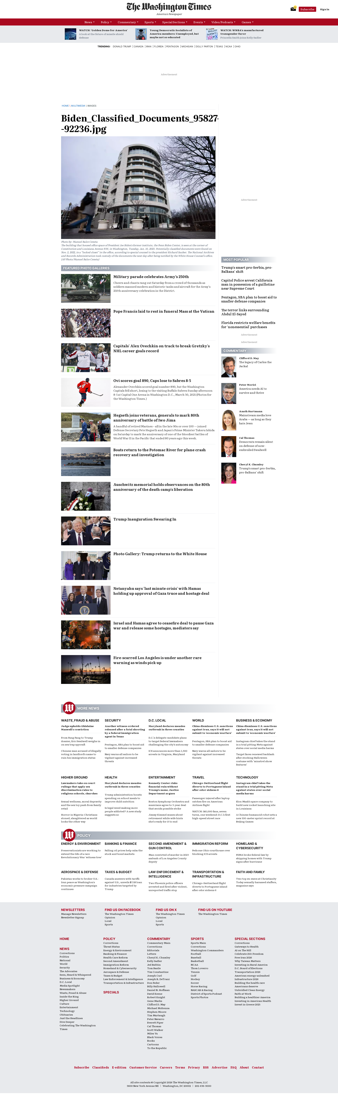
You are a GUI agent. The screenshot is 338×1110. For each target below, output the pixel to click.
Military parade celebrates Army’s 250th (151, 276)
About (244, 1067)
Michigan (187, 46)
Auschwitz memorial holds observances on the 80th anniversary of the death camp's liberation (161, 487)
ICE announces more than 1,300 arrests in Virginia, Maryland (168, 752)
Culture (64, 1003)
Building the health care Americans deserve (250, 984)
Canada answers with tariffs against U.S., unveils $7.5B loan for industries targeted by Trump (123, 884)
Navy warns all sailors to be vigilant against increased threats (121, 757)
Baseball (196, 957)
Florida (159, 46)
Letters (151, 953)
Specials (111, 992)
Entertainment (162, 777)
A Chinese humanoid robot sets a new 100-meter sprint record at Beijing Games (256, 818)
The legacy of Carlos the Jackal (255, 364)
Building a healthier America (252, 997)
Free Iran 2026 (243, 957)
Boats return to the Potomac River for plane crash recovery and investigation (159, 452)
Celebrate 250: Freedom (249, 953)
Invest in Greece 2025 (247, 1004)
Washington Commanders (207, 950)
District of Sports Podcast (206, 993)
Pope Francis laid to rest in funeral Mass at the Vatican (163, 311)
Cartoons (153, 1044)
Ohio (237, 46)
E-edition (119, 1067)
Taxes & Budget (118, 872)
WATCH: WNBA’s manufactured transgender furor (242, 31)
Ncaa (229, 46)
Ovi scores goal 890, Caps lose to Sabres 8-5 (152, 380)
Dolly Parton (204, 46)
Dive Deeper (67, 1021)
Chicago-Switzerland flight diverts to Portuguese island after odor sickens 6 (211, 786)
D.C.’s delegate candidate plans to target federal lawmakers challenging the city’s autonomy (168, 741)
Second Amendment (115, 961)
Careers (166, 1067)
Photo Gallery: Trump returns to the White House (160, 553)
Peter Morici (247, 384)
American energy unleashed (252, 975)
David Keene (154, 993)
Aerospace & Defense (79, 872)
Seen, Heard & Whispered (75, 974)
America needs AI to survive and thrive (253, 390)
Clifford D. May (249, 358)
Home (65, 105)
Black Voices (154, 1037)
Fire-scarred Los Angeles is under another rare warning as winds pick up (157, 660)
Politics (64, 956)
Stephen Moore (156, 1011)
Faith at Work (243, 993)
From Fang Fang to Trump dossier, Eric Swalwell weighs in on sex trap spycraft (80, 741)
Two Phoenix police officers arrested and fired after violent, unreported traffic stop (168, 886)
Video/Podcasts (222, 22)
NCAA (194, 964)
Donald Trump (122, 46)
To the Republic (157, 1048)
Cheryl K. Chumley (251, 464)
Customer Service (143, 1067)
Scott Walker (155, 1030)
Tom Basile (154, 968)
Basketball (197, 961)
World (198, 720)
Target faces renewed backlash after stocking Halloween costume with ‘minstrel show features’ (255, 759)
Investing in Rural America (251, 964)
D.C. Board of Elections (248, 968)
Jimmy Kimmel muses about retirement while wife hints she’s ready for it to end (166, 818)
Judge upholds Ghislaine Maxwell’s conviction (77, 727)
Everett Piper (155, 1022)
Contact (258, 1067)
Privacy (194, 1067)
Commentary (127, 22)
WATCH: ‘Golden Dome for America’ (103, 30)
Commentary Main (158, 943)
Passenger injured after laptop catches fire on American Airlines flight (211, 801)
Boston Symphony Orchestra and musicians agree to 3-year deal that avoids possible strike (169, 805)
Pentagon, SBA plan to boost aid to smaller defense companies (124, 746)
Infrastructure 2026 (246, 979)
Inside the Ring (69, 996)
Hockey (195, 979)
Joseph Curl (154, 975)
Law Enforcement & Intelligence (123, 979)
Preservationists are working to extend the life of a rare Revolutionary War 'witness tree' (81, 854)
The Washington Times (119, 914)
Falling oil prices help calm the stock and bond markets (124, 852)
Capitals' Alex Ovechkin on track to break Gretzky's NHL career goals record (161, 348)
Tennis (195, 972)
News (88, 22)
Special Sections (173, 22)
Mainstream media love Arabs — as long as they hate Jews (255, 419)
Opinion (110, 917)
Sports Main (198, 943)
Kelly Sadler (154, 961)
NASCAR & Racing (202, 990)
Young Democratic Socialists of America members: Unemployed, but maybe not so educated (174, 33)
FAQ (233, 1067)
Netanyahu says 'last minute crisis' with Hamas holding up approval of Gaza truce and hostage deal (161, 591)
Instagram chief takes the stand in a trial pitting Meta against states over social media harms (255, 744)
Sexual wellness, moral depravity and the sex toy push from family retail (81, 805)
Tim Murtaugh (156, 1015)
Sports (149, 22)
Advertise (219, 1067)
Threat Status (111, 946)
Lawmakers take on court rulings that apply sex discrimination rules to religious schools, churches (79, 788)
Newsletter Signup (72, 917)
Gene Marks (154, 1001)
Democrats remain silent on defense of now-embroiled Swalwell (256, 445)
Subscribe (307, 9)
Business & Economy (254, 720)
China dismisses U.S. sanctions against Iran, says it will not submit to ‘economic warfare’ (212, 729)
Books (151, 1040)
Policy (105, 22)
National (65, 960)
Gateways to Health (247, 946)
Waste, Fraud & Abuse (80, 720)
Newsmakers (67, 989)
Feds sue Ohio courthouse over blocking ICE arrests (211, 852)
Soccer (195, 982)
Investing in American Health (253, 1001)
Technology (247, 777)
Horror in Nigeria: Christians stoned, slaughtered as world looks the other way (79, 818)
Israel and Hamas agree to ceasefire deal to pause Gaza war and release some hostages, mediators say (163, 625)
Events (198, 22)
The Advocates (68, 971)
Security (113, 720)
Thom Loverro (199, 968)
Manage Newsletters (73, 914)
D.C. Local (157, 720)
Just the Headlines (71, 1018)
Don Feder (153, 982)
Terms (180, 1067)
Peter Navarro (155, 1019)
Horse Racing (199, 986)
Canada (138, 46)
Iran (148, 46)
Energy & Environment (81, 844)
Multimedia (78, 105)
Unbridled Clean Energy (250, 990)
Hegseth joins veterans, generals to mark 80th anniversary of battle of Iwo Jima (156, 417)
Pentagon (172, 46)
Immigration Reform (210, 844)
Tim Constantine (157, 972)
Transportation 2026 (247, 972)
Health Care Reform (115, 957)
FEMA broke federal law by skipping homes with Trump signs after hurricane (253, 858)
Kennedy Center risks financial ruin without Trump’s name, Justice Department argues (164, 788)
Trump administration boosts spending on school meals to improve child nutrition (123, 798)
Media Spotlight (70, 985)
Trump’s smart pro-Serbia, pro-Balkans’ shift (257, 470)
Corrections (67, 953)
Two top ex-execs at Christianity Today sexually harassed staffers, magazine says (256, 882)
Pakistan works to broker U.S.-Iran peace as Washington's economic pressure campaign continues (80, 884)
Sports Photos (199, 997)
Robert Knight (156, 997)
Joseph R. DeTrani (158, 979)
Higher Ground (74, 777)
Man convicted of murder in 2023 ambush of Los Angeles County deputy (169, 858)
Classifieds (100, 1067)
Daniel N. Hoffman (158, 990)
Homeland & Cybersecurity (120, 968)
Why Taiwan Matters (248, 961)
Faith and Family (250, 872)
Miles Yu (152, 1033)
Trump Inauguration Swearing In (144, 519)
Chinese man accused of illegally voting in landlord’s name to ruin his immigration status (81, 754)
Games (246, 22)
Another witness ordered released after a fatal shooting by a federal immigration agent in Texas (125, 731)
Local (108, 921)
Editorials (153, 950)
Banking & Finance (121, 844)
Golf (193, 975)
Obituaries (66, 1014)
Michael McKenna (158, 1008)
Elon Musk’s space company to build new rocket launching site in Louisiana (256, 805)
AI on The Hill (243, 950)
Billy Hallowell (156, 986)
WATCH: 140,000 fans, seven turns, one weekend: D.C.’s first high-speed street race (211, 814)
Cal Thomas (246, 437)
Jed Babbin (154, 964)
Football (196, 953)
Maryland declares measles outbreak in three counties (167, 727)
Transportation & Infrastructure (123, 982)
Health (111, 777)
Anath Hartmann (250, 411)
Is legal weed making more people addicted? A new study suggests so (123, 811)
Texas (219, 46)
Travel (198, 777)
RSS (206, 1067)
